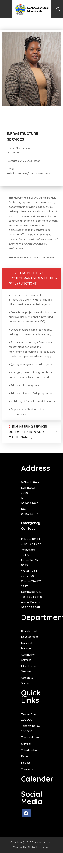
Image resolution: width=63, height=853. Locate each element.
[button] (58, 9)
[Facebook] (26, 813)
